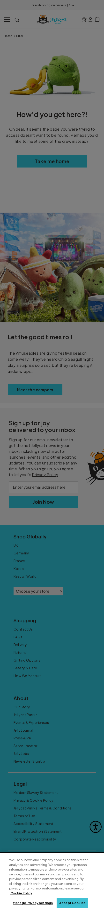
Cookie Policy (21, 893)
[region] (52, 882)
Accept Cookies (72, 903)
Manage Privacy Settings (33, 903)
